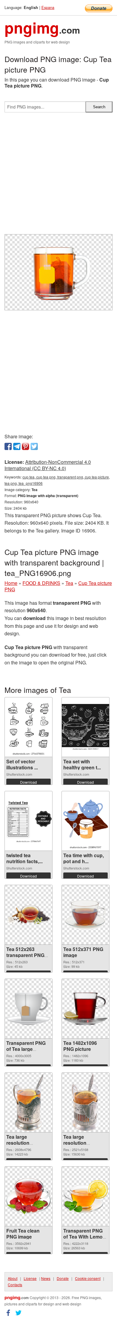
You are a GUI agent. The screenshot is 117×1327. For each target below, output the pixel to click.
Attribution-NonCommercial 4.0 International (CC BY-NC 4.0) (47, 465)
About (12, 1278)
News (45, 1278)
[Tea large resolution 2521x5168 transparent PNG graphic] (85, 1102)
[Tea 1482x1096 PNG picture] (85, 1008)
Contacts (15, 1284)
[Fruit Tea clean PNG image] (28, 1196)
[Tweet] (34, 446)
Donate (63, 1278)
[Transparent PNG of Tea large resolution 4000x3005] (28, 1008)
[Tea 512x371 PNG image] (85, 915)
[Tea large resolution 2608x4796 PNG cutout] (28, 1102)
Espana (47, 7)
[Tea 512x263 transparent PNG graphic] (28, 915)
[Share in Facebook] (8, 446)
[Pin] (25, 446)
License (30, 1278)
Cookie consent (87, 1278)
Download (28, 782)
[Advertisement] (58, 175)
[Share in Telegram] (16, 446)
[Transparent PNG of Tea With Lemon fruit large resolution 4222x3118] (85, 1196)
